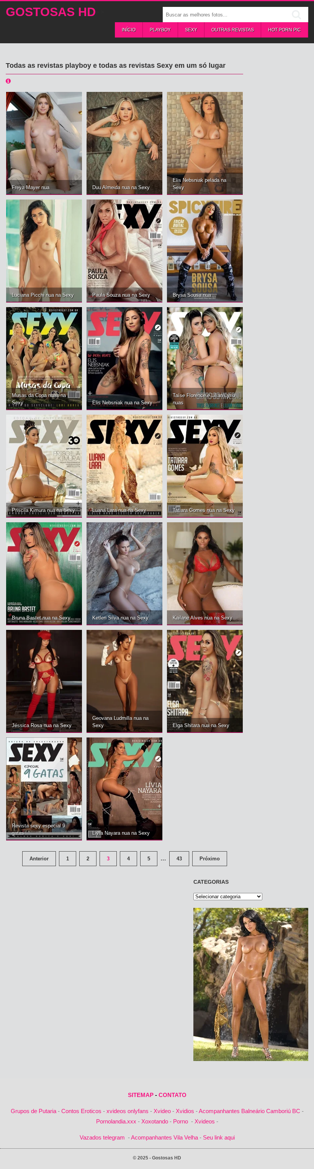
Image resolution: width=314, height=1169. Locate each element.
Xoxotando (154, 1121)
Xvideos (205, 1121)
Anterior (39, 859)
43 (179, 859)
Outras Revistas (232, 30)
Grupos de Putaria (33, 1111)
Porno (180, 1121)
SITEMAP (141, 1095)
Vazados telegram (102, 1137)
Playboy (160, 30)
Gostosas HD (51, 12)
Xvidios (185, 1111)
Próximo (210, 859)
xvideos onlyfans (127, 1111)
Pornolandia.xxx (116, 1121)
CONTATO (172, 1095)
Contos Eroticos (81, 1111)
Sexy (191, 30)
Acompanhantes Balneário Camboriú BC (249, 1111)
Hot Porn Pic (284, 30)
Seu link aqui (219, 1137)
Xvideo (162, 1111)
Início (129, 30)
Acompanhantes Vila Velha (164, 1137)
